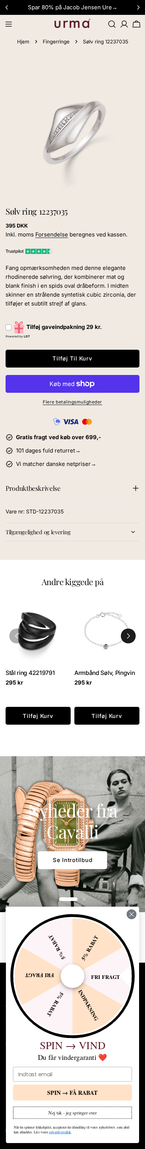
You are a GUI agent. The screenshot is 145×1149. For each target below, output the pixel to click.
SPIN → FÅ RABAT (72, 1092)
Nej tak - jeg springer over (72, 1112)
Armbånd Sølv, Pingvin (104, 672)
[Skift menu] (8, 24)
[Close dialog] (131, 914)
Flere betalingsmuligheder (72, 402)
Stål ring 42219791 (30, 672)
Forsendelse (51, 234)
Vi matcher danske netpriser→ (56, 463)
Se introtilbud (73, 860)
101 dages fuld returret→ (48, 450)
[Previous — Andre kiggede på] (16, 636)
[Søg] (111, 24)
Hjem (23, 42)
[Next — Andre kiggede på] (128, 636)
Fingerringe (56, 42)
